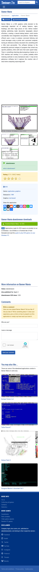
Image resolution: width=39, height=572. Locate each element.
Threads (6, 557)
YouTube (6, 546)
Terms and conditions (7, 569)
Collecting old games (7, 502)
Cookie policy (29, 569)
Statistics (4, 507)
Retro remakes (5, 516)
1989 (12, 195)
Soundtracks (5, 514)
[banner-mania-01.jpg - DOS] (10, 140)
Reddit (6, 538)
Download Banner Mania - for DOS (14, 224)
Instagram (7, 550)
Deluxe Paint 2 (6, 460)
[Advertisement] (19, 85)
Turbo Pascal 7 (6, 427)
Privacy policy (20, 569)
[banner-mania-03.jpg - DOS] (10, 153)
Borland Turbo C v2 (7, 399)
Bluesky (6, 561)
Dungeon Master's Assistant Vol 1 (12, 488)
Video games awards (7, 519)
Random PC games (7, 521)
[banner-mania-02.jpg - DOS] (29, 140)
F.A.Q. (3, 500)
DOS (6, 187)
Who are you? (5, 322)
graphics (17, 191)
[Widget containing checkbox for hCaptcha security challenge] (15, 344)
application (15, 15)
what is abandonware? (9, 168)
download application (20, 19)
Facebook (7, 535)
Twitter (6, 542)
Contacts (4, 505)
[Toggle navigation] (3, 7)
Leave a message (6, 330)
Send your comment (8, 352)
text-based (12, 198)
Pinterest (7, 553)
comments (7, 19)
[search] (36, 2)
